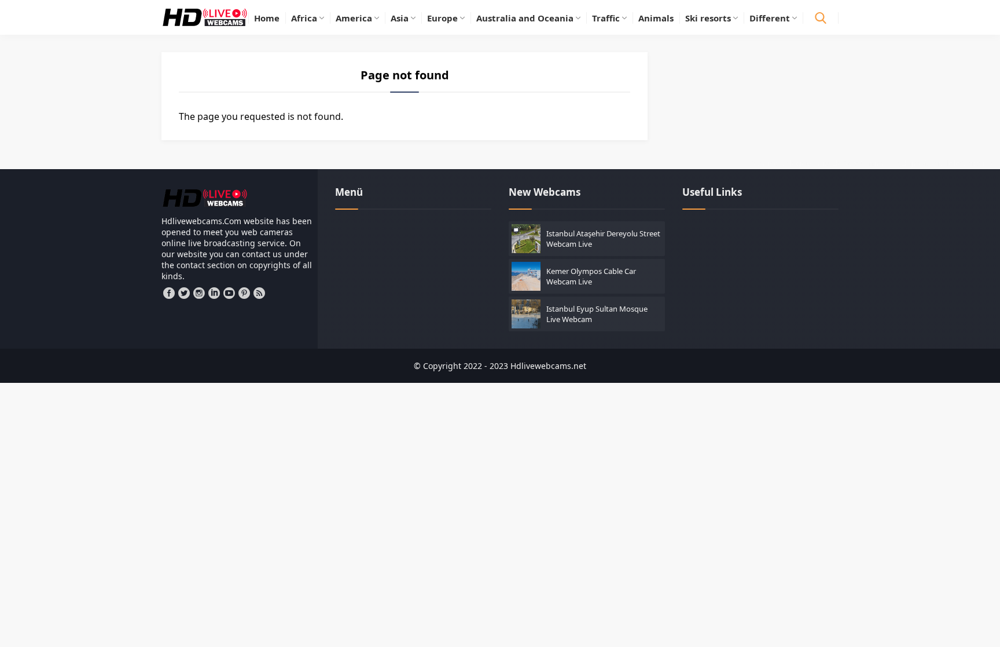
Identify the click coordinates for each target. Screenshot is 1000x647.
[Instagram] (199, 293)
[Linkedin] (214, 293)
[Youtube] (229, 293)
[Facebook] (169, 293)
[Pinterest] (244, 293)
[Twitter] (184, 293)
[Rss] (259, 293)
